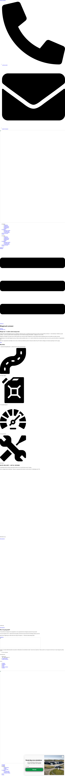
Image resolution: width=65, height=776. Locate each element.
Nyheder (3, 765)
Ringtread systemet (7, 230)
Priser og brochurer (5, 233)
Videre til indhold (3, 0)
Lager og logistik (6, 232)
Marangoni (6, 236)
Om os (3, 234)
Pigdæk (5, 228)
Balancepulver (6, 227)
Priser (3, 773)
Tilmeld (34, 769)
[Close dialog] (63, 756)
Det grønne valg (6, 231)
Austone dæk (6, 225)
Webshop (3, 764)
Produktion (4, 229)
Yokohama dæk (6, 226)
